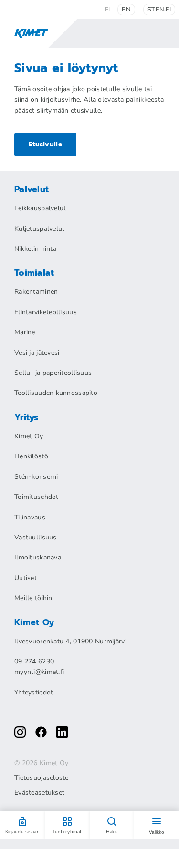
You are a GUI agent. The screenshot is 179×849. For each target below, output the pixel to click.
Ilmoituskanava (37, 557)
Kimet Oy (28, 436)
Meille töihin (33, 597)
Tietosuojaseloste (41, 778)
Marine (24, 332)
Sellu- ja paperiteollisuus (53, 372)
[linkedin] (62, 732)
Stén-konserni (36, 476)
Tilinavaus (29, 517)
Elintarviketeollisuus (45, 312)
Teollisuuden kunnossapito (55, 392)
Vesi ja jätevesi (36, 352)
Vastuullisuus (35, 537)
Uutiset (25, 577)
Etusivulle (45, 144)
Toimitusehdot (36, 496)
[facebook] (41, 732)
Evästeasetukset (39, 793)
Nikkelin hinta (35, 248)
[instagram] (20, 732)
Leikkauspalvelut (40, 208)
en (126, 9)
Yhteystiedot (33, 692)
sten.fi (159, 9)
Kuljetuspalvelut (39, 228)
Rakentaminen (36, 291)
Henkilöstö (31, 456)
